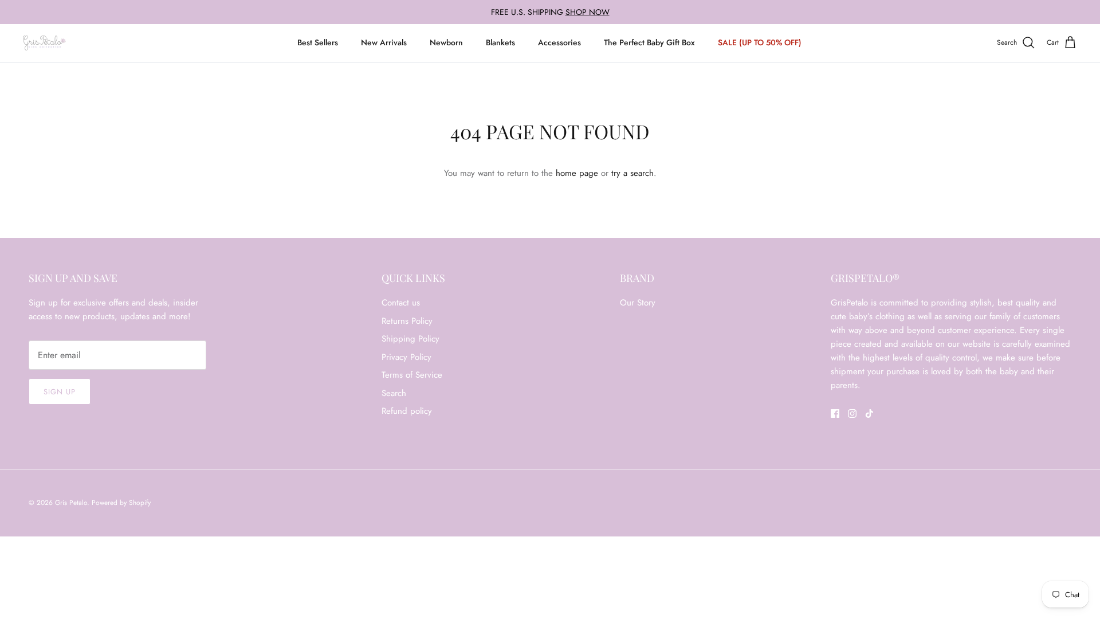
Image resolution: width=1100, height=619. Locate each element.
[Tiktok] (869, 413)
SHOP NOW (587, 12)
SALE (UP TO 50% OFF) (760, 42)
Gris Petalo (71, 502)
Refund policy (407, 411)
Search (394, 393)
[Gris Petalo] (44, 43)
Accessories (559, 42)
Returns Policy (407, 321)
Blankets (500, 42)
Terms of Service (412, 375)
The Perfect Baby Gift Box (649, 42)
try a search (632, 173)
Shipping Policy (410, 338)
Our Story (637, 302)
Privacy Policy (406, 357)
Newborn (446, 42)
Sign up (60, 391)
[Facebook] (835, 413)
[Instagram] (852, 413)
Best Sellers (317, 42)
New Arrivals (384, 42)
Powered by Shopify (121, 502)
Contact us (401, 302)
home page (577, 173)
